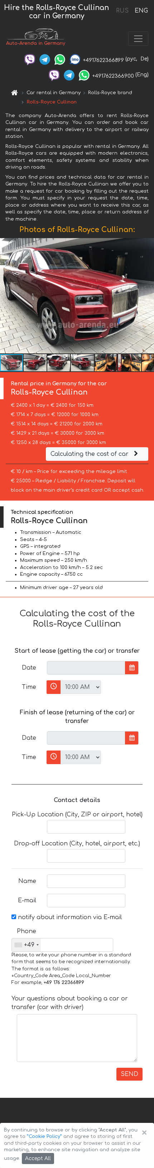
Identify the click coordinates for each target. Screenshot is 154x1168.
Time (29, 687)
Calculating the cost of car (90, 454)
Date (29, 668)
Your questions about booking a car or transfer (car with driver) (69, 1002)
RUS (122, 11)
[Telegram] (45, 59)
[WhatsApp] (60, 59)
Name (27, 881)
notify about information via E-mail (69, 917)
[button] (35, 362)
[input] (86, 668)
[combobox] (26, 944)
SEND (129, 1074)
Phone (26, 931)
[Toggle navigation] (138, 39)
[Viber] (30, 59)
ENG (141, 11)
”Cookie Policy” (44, 1136)
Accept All (38, 1158)
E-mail (27, 900)
